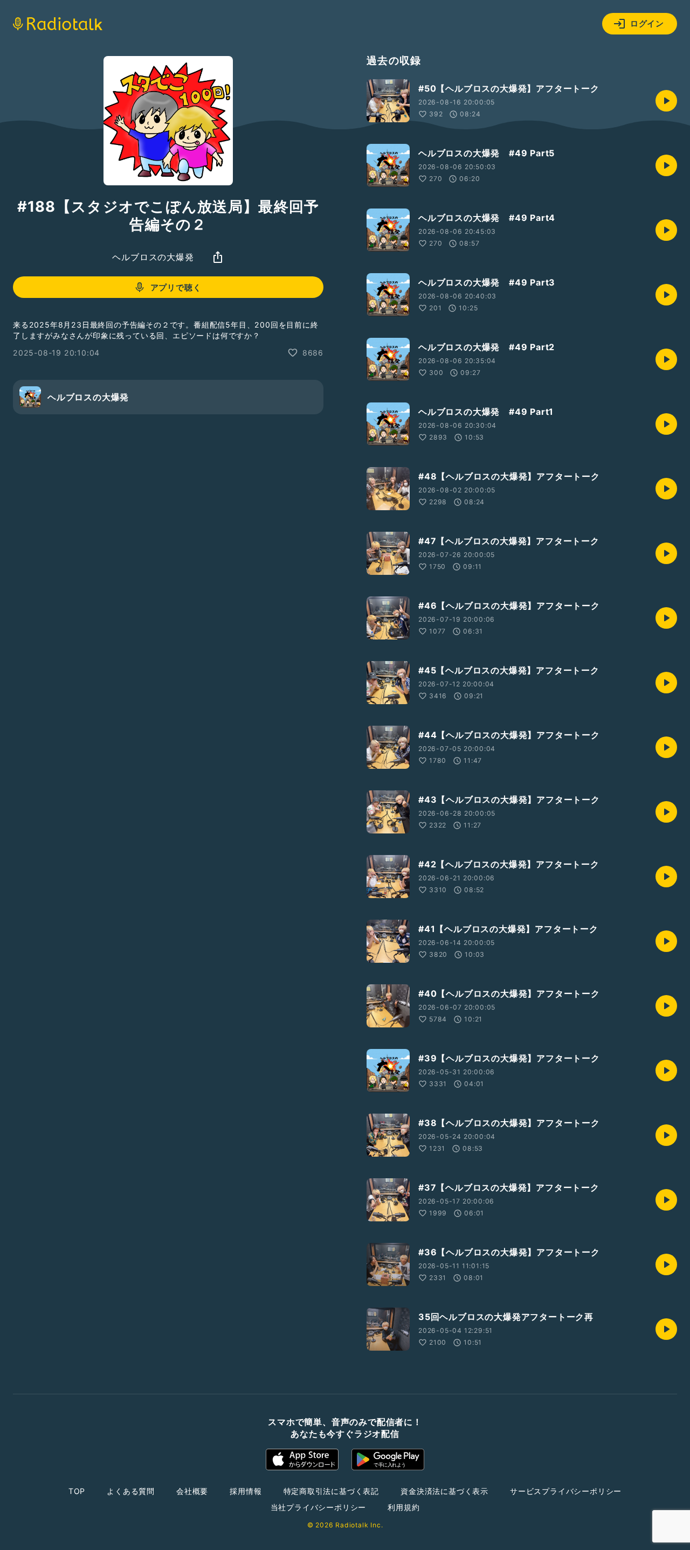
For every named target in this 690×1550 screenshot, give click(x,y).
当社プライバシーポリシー (319, 1507)
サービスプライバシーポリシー (566, 1491)
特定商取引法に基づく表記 (332, 1491)
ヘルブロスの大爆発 (153, 257)
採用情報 (245, 1491)
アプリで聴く (176, 287)
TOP (76, 1491)
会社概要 (192, 1491)
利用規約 (403, 1507)
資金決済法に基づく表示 (444, 1491)
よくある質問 (131, 1491)
